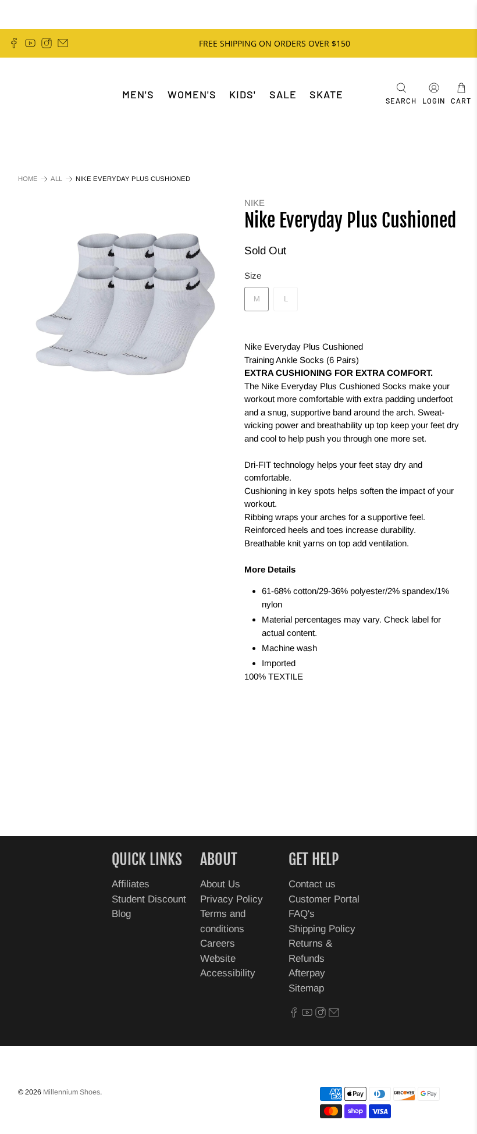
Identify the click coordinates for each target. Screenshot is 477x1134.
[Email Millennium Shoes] (63, 43)
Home (28, 179)
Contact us (312, 884)
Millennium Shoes (71, 1092)
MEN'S (138, 94)
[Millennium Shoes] (44, 94)
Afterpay (307, 973)
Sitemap (306, 988)
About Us (220, 884)
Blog (121, 913)
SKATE (326, 94)
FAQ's (302, 913)
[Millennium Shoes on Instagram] (46, 43)
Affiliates (130, 884)
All (56, 179)
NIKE (254, 203)
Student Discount (149, 899)
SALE (283, 94)
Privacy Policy (231, 899)
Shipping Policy (322, 928)
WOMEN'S (192, 94)
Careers (217, 943)
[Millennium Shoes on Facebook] (14, 43)
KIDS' (242, 94)
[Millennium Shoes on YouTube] (30, 43)
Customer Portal (324, 899)
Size (252, 275)
